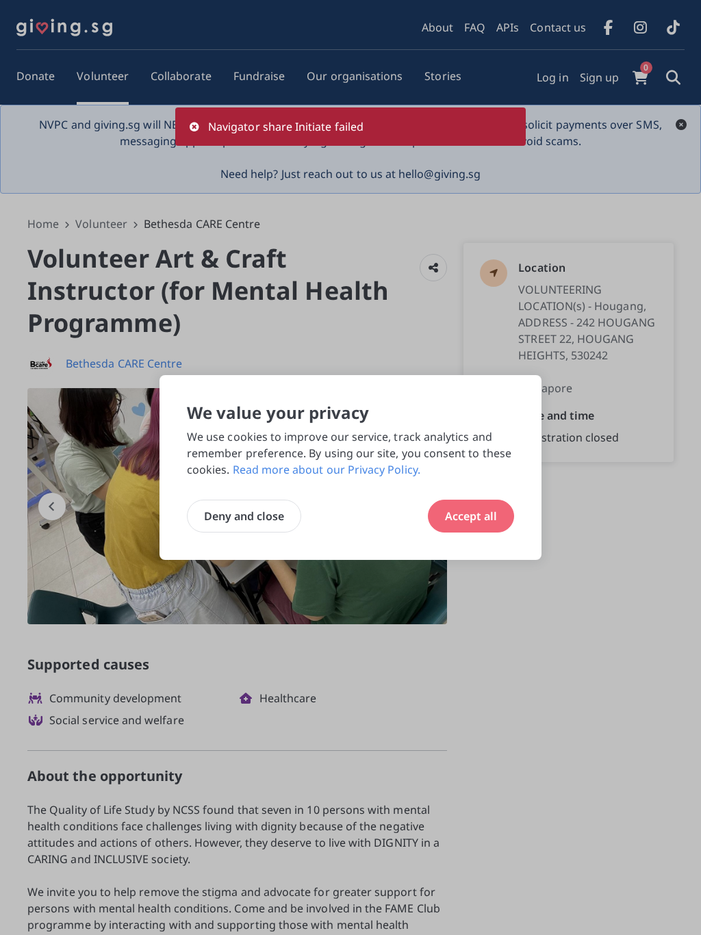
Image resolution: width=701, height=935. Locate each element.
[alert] (350, 126)
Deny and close (244, 516)
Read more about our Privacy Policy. (326, 469)
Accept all (471, 516)
